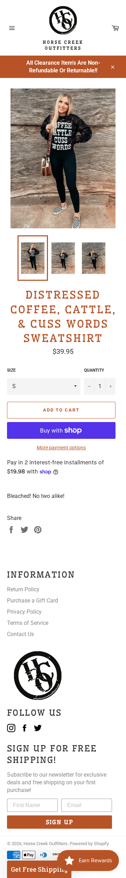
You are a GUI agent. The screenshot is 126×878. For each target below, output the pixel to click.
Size (11, 370)
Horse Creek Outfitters (45, 843)
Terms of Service (27, 623)
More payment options (61, 447)
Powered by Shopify (89, 843)
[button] (39, 869)
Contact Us (20, 634)
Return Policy (23, 589)
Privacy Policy (24, 611)
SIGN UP (60, 822)
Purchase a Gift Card (32, 600)
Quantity (94, 370)
